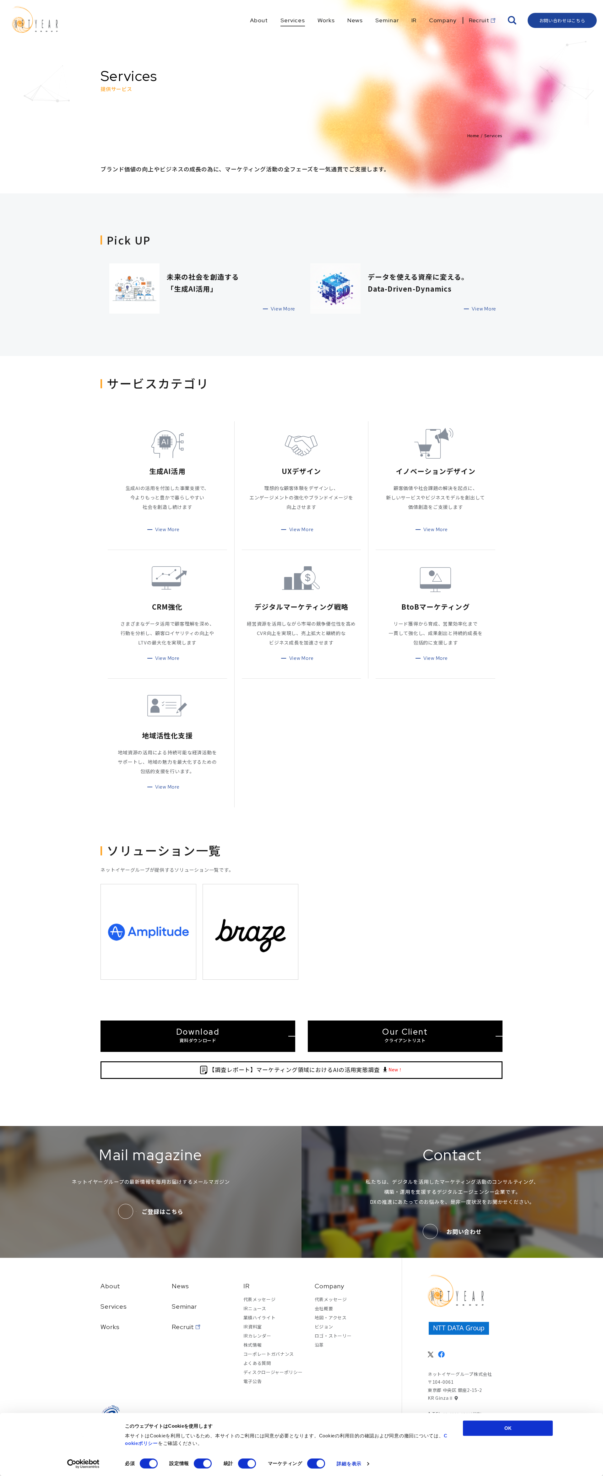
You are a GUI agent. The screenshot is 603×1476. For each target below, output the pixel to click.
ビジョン (324, 1326)
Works (110, 1327)
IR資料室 (252, 1326)
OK (508, 1428)
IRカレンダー (257, 1336)
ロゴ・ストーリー (333, 1336)
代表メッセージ (259, 1299)
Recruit (183, 1327)
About (110, 1286)
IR (246, 1286)
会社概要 (324, 1308)
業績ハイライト (259, 1317)
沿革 (319, 1345)
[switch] (203, 1463)
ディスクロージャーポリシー (273, 1372)
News (180, 1286)
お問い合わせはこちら (562, 20)
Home (473, 135)
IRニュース (254, 1308)
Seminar (184, 1306)
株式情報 (252, 1345)
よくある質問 (257, 1363)
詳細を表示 (349, 1463)
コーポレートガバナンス (268, 1354)
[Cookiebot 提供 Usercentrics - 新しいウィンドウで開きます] (83, 1463)
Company (329, 1286)
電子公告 (252, 1381)
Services (113, 1306)
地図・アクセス (331, 1317)
